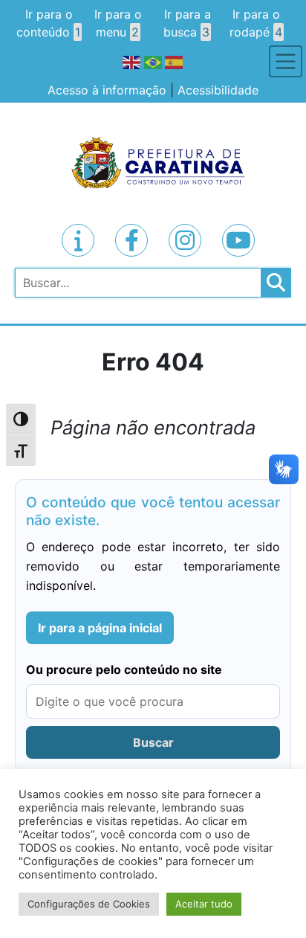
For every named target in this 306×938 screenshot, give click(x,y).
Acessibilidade (218, 90)
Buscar (153, 742)
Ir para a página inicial (100, 627)
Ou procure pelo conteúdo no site (124, 669)
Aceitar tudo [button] (203, 904)
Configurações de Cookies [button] (88, 904)
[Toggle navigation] (285, 61)
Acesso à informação (107, 90)
